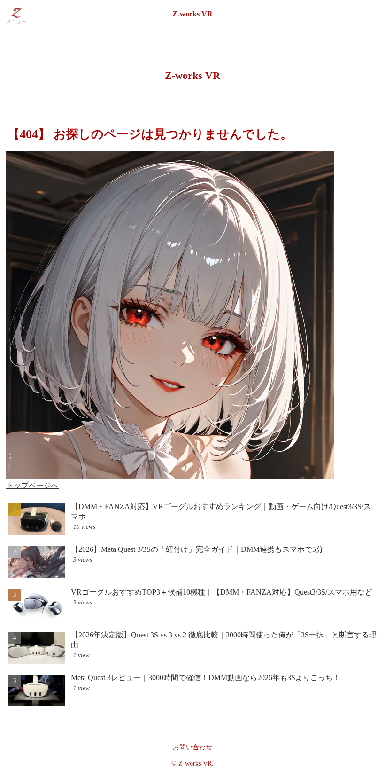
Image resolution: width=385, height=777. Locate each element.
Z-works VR (192, 14)
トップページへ (32, 485)
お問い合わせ (192, 747)
